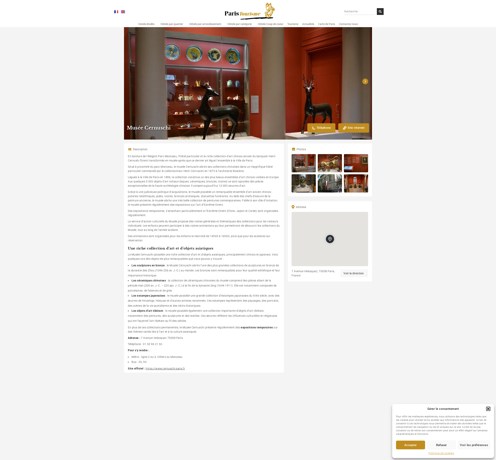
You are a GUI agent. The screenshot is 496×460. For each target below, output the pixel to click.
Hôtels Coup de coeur (270, 24)
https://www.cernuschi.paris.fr (165, 368)
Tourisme (292, 24)
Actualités (308, 24)
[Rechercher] (380, 11)
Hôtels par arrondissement (205, 24)
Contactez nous (348, 24)
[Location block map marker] (330, 239)
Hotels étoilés (146, 24)
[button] (488, 409)
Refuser (441, 445)
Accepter (410, 445)
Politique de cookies (441, 453)
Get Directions (354, 273)
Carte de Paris (326, 24)
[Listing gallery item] (304, 163)
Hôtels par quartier (172, 24)
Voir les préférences (474, 445)
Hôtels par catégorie (239, 24)
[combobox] (359, 11)
